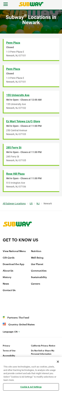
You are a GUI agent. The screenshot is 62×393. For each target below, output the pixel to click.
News (6, 284)
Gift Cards (8, 258)
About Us (8, 271)
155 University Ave (17, 95)
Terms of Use (9, 351)
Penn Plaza (13, 42)
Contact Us (9, 290)
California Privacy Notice (43, 346)
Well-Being (37, 258)
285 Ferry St (13, 147)
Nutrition (36, 251)
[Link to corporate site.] (17, 235)
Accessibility (9, 356)
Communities (38, 271)
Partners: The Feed (18, 318)
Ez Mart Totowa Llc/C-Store (23, 121)
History (7, 277)
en (10, 332)
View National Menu (14, 251)
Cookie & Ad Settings (31, 386)
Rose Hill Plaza (15, 173)
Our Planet (37, 264)
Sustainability (39, 277)
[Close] (58, 361)
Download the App (13, 264)
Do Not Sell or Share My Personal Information (42, 352)
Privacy (6, 346)
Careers (35, 284)
